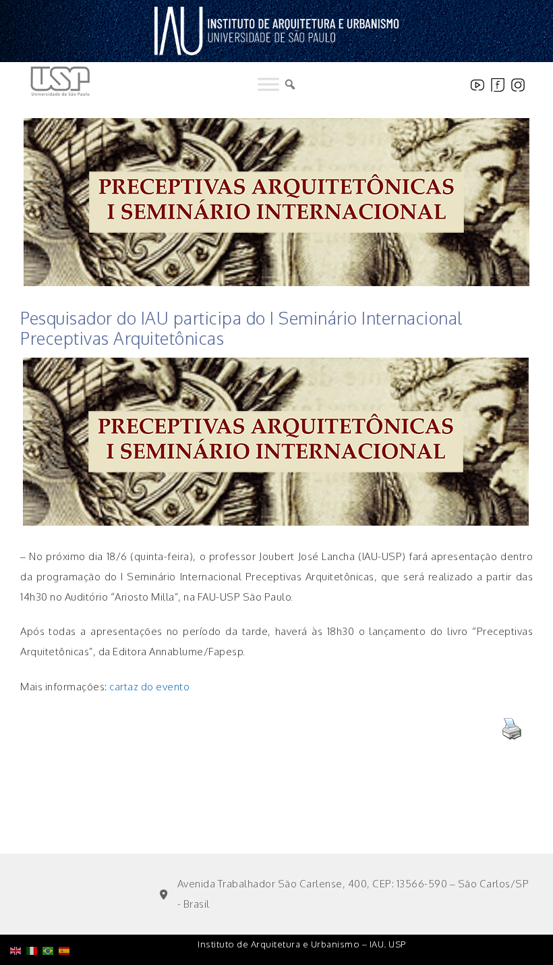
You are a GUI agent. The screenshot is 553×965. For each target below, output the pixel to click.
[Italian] (34, 916)
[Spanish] (67, 916)
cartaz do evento (149, 686)
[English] (18, 916)
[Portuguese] (50, 916)
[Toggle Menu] (268, 84)
